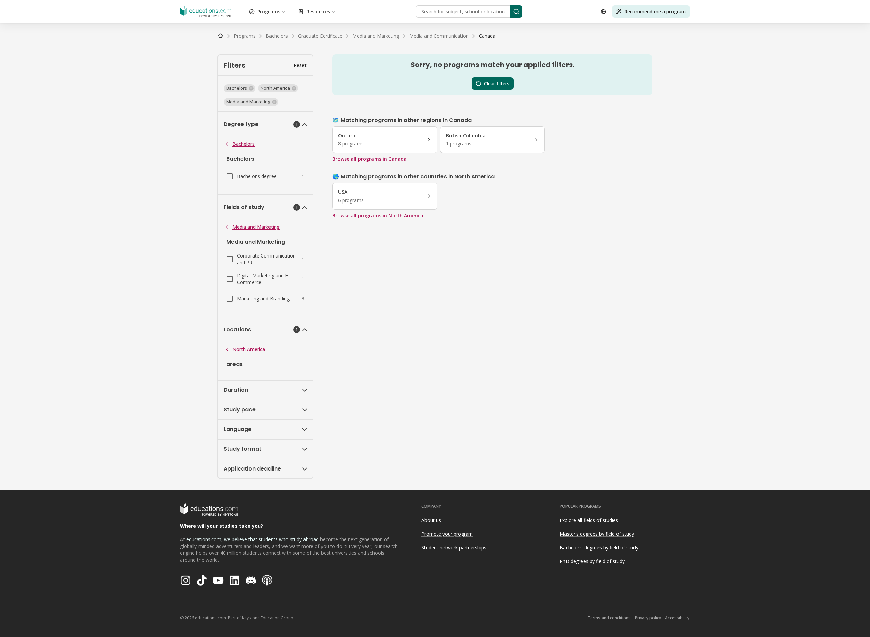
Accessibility (677, 618)
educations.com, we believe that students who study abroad (252, 539)
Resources (318, 11)
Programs (268, 11)
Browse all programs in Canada (369, 159)
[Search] (516, 11)
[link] (487, 36)
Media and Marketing (256, 227)
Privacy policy (648, 618)
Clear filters (496, 83)
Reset (300, 65)
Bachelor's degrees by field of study (599, 547)
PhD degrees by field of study (592, 561)
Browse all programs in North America (377, 215)
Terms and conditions (609, 618)
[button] (239, 88)
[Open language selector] (603, 11)
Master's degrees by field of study (597, 534)
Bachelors (243, 144)
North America (248, 349)
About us (431, 520)
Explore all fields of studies (589, 520)
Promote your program (447, 534)
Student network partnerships (453, 547)
